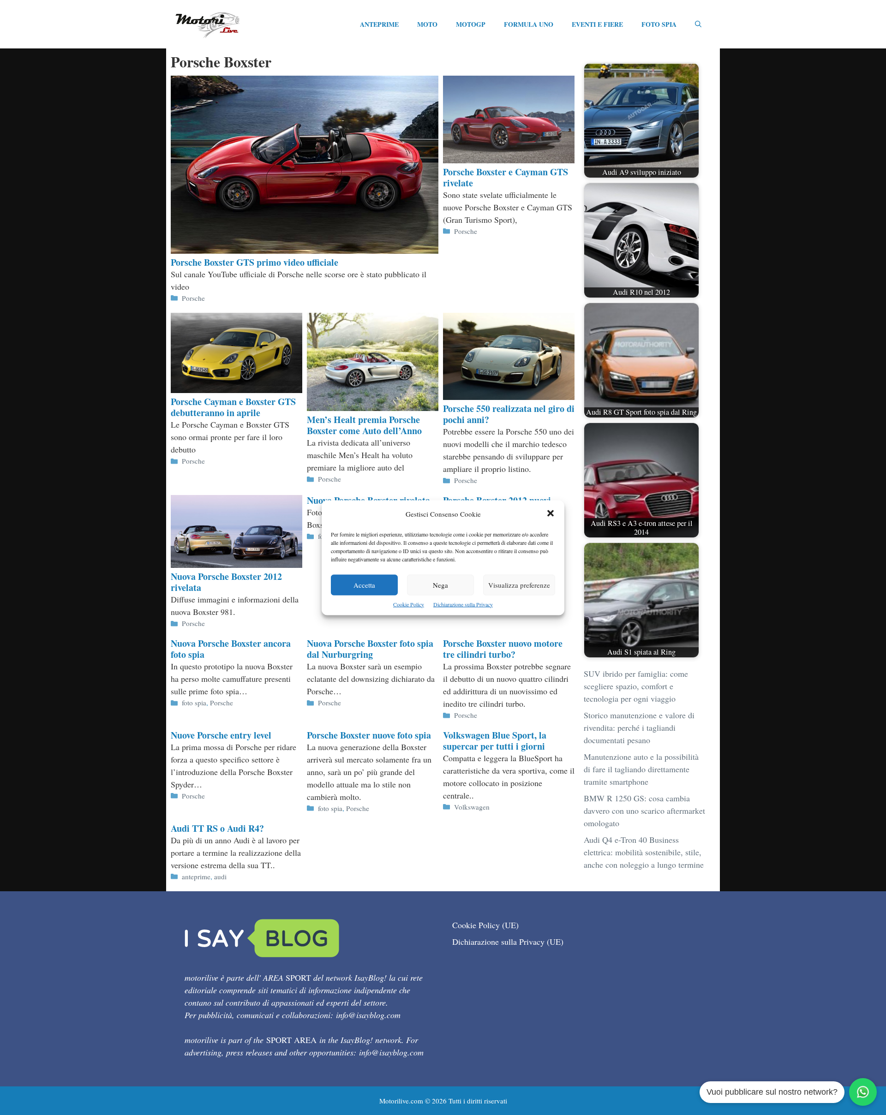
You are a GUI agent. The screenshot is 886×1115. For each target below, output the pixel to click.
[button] (550, 513)
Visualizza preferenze (519, 584)
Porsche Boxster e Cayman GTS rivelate (505, 177)
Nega (440, 584)
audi (220, 876)
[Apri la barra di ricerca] (698, 24)
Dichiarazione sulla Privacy (463, 604)
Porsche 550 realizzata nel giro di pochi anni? (509, 414)
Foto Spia (658, 24)
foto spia (194, 702)
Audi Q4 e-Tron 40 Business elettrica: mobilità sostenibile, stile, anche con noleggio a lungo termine (644, 852)
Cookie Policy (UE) (485, 924)
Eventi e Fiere (597, 24)
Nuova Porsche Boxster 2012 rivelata (226, 582)
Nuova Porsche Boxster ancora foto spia (231, 649)
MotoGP (470, 24)
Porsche (193, 298)
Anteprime (379, 24)
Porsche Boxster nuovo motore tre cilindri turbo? (503, 649)
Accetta (364, 584)
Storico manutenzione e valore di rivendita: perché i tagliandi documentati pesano (639, 727)
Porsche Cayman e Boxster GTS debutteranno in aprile (233, 407)
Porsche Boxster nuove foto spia (369, 735)
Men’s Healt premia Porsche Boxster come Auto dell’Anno (364, 425)
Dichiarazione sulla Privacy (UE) (507, 941)
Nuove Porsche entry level (221, 735)
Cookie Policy (408, 604)
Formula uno (528, 24)
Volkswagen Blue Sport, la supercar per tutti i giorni (494, 740)
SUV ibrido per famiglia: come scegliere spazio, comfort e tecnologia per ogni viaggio (636, 686)
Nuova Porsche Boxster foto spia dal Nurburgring (370, 649)
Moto (427, 24)
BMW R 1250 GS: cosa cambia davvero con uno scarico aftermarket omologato (644, 811)
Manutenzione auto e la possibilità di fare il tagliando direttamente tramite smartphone (641, 769)
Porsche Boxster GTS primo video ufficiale (254, 262)
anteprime (196, 876)
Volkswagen (472, 806)
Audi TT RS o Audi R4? (217, 828)
